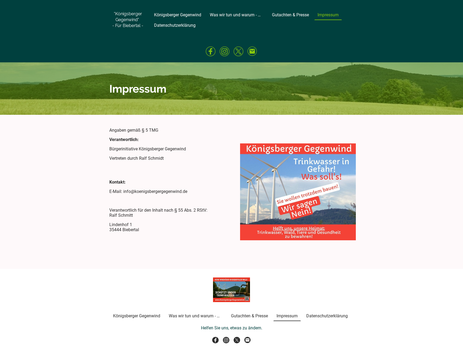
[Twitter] (238, 51)
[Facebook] (210, 51)
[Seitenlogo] (128, 33)
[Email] (252, 51)
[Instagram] (224, 51)
